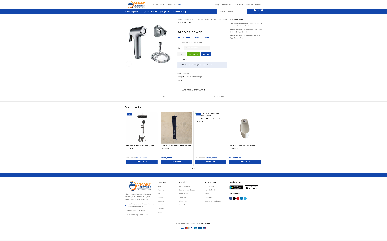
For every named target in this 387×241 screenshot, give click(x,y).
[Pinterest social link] (188, 80)
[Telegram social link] (193, 80)
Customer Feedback (213, 201)
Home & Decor (190, 19)
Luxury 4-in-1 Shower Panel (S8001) (140, 146)
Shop (207, 194)
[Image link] (140, 186)
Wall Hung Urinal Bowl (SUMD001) (242, 146)
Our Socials (209, 186)
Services (182, 197)
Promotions (183, 194)
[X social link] (186, 80)
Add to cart (193, 54)
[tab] (193, 89)
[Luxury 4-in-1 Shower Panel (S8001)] (142, 128)
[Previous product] (178, 26)
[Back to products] (181, 26)
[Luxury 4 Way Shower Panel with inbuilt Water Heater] (210, 114)
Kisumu (161, 201)
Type (179, 48)
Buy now (206, 54)
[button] (142, 162)
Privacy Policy (184, 186)
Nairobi (160, 186)
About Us (183, 201)
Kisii (159, 194)
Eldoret (160, 197)
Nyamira (161, 205)
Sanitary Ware (203, 19)
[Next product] (183, 26)
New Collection (211, 190)
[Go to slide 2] (194, 168)
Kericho (161, 209)
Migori (160, 212)
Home (179, 19)
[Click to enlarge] (128, 63)
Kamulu (161, 190)
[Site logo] (136, 4)
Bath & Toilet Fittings (219, 19)
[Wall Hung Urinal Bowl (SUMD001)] (245, 128)
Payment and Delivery (187, 190)
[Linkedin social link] (191, 80)
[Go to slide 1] (192, 168)
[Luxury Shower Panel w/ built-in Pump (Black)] (176, 128)
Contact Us (209, 197)
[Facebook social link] (184, 80)
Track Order (184, 205)
